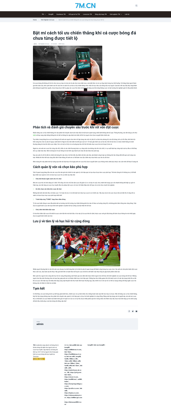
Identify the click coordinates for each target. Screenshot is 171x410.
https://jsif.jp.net (75, 372)
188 (68, 372)
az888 (80, 379)
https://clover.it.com (71, 377)
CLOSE (85, 90)
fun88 (66, 359)
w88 (70, 361)
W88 (34, 135)
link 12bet (67, 352)
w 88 (75, 359)
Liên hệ (127, 14)
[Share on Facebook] (129, 311)
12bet (66, 361)
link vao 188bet (69, 363)
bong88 (78, 356)
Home (35, 20)
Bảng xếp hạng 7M (101, 14)
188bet (71, 359)
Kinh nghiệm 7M (115, 14)
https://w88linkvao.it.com (72, 349)
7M (43, 14)
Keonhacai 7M (61, 14)
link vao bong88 (99, 345)
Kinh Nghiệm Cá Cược (47, 20)
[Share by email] (136, 311)
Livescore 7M (87, 14)
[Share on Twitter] (132, 311)
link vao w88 (70, 356)
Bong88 (51, 14)
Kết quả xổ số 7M (74, 14)
